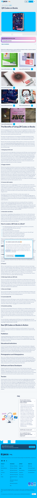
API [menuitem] (1, 474)
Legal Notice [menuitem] (21, 472)
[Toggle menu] (34, 2)
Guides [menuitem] (2, 476)
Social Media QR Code (12, 203)
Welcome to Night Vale (29, 195)
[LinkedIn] (2, 461)
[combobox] (18, 41)
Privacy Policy (14, 250)
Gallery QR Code (32, 175)
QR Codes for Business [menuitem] (13, 470)
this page (14, 303)
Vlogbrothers (5, 195)
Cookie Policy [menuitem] (21, 476)
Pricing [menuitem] (2, 470)
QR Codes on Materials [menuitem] (13, 468)
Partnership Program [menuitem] (31, 468)
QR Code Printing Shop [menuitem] (13, 483)
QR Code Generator (8, 226)
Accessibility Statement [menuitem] (32, 470)
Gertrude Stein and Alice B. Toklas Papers (27, 156)
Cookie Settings (10, 255)
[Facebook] (4, 461)
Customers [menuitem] (3, 472)
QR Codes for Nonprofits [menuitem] (14, 474)
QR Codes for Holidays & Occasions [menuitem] (14, 481)
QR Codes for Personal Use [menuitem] (13, 477)
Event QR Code (26, 337)
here (22, 274)
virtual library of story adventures (14, 214)
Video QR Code (8, 371)
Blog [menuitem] (10, 485)
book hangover (15, 184)
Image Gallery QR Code (22, 207)
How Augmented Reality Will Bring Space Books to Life (14, 143)
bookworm (7, 129)
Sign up (2, 238)
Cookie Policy (8, 250)
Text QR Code (31, 169)
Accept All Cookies (20, 255)
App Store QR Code (15, 350)
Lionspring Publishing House (6, 336)
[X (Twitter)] (7, 461)
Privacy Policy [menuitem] (21, 474)
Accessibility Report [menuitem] (31, 472)
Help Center (26, 319)
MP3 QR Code (8, 168)
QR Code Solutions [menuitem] (4, 468)
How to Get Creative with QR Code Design (10, 320)
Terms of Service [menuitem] (21, 470)
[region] (18, 248)
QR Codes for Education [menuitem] (14, 472)
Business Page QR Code (30, 360)
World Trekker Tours (27, 379)
